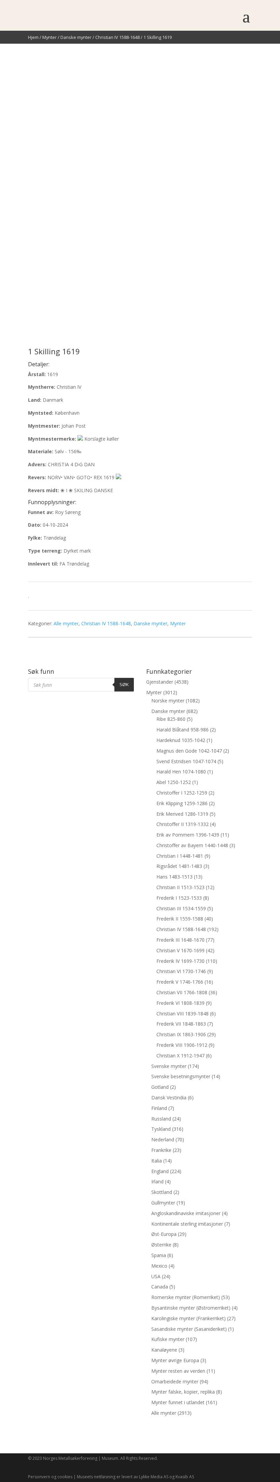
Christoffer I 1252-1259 (181, 792)
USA (155, 1276)
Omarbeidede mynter (174, 1381)
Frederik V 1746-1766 (179, 982)
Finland (159, 1108)
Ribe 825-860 (170, 719)
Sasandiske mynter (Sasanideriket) (189, 1329)
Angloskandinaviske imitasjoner (186, 1213)
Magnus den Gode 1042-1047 (189, 750)
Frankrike (161, 1150)
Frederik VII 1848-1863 (181, 1024)
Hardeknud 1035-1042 (180, 740)
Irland (157, 1181)
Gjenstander (159, 682)
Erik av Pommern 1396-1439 (187, 834)
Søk (124, 684)
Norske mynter (167, 700)
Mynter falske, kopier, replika (183, 1391)
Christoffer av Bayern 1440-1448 (192, 845)
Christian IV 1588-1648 (117, 37)
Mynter (49, 37)
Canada (159, 1286)
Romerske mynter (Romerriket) (185, 1297)
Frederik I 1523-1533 (179, 898)
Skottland (161, 1192)
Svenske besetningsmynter (180, 1076)
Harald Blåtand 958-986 (182, 729)
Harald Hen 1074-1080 (181, 771)
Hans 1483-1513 (174, 876)
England (160, 1171)
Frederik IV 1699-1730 (180, 961)
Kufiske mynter (167, 1339)
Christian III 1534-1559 (181, 908)
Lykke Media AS (153, 1477)
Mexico (159, 1266)
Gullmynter (163, 1202)
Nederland (162, 1139)
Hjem (33, 37)
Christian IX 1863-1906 (181, 1034)
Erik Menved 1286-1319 (182, 814)
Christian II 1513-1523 (180, 887)
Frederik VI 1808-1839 (180, 1003)
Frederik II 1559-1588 (179, 918)
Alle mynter (66, 623)
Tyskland (161, 1129)
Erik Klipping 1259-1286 (182, 803)
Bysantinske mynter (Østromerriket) (190, 1308)
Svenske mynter (168, 1066)
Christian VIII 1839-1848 (182, 1013)
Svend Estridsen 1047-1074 (186, 761)
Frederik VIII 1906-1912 (181, 1045)
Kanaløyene (164, 1349)
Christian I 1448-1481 (179, 856)
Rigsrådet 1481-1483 (179, 866)
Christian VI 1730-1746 (181, 971)
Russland (161, 1118)
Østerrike (161, 1244)
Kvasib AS (185, 1477)
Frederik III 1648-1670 (180, 940)
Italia (156, 1160)
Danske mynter (76, 37)
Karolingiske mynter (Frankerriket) (188, 1318)
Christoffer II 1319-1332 (182, 824)
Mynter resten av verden (178, 1371)
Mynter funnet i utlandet (178, 1402)
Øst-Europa (164, 1234)
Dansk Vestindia (168, 1097)
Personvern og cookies (50, 1477)
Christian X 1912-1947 (180, 1055)
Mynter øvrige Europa (175, 1360)
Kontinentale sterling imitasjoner (187, 1224)
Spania (158, 1255)
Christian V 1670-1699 (180, 950)
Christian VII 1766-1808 (181, 992)
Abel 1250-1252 (173, 782)
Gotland (160, 1087)
